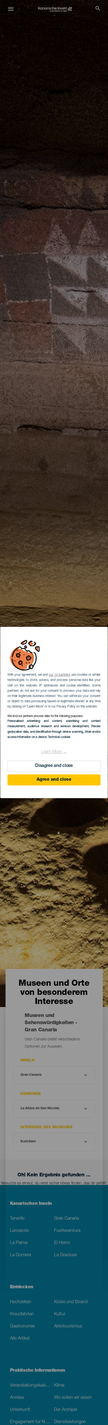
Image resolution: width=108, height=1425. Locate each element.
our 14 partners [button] (59, 675)
